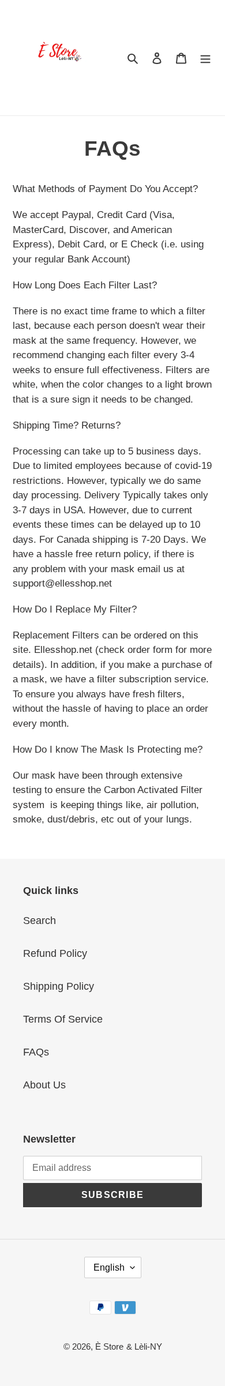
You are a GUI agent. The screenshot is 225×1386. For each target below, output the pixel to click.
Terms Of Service (63, 1019)
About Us (44, 1085)
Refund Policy (55, 953)
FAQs (36, 1052)
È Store (109, 1346)
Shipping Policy (58, 986)
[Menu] (205, 58)
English (109, 1267)
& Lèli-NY (144, 1346)
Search (39, 920)
